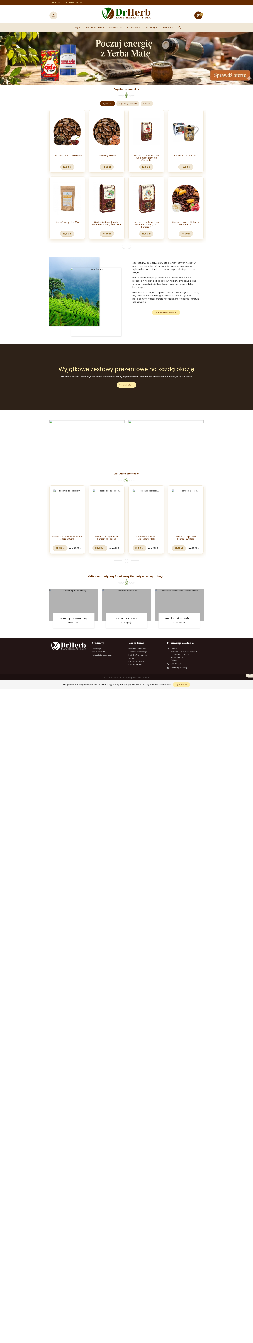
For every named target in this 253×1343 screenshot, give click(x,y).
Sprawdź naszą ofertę (166, 312)
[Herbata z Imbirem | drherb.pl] (127, 605)
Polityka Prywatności (137, 655)
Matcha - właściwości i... (179, 618)
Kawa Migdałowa (67, 155)
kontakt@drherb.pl (179, 668)
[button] (10, 58)
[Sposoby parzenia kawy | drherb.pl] (74, 605)
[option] (126, 58)
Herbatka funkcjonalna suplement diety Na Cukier (67, 223)
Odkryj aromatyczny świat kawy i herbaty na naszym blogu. (126, 576)
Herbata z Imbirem (126, 618)
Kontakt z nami (135, 664)
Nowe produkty (99, 652)
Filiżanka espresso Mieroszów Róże (186, 537)
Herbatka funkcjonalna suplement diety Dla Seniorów (106, 225)
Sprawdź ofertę (126, 385)
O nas (131, 658)
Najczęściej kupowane (102, 655)
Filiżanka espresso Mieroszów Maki (146, 537)
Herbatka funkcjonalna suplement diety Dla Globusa (185, 225)
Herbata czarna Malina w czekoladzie (146, 223)
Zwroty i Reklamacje (137, 652)
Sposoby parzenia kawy (73, 618)
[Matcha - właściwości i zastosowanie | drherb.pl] (179, 605)
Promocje (96, 648)
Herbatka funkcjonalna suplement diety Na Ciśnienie (106, 158)
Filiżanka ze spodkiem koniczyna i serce (107, 537)
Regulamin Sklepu (136, 661)
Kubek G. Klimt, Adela (146, 155)
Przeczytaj (73, 622)
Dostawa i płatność (137, 648)
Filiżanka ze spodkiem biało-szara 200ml (67, 537)
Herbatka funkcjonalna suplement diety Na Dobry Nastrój (185, 158)
